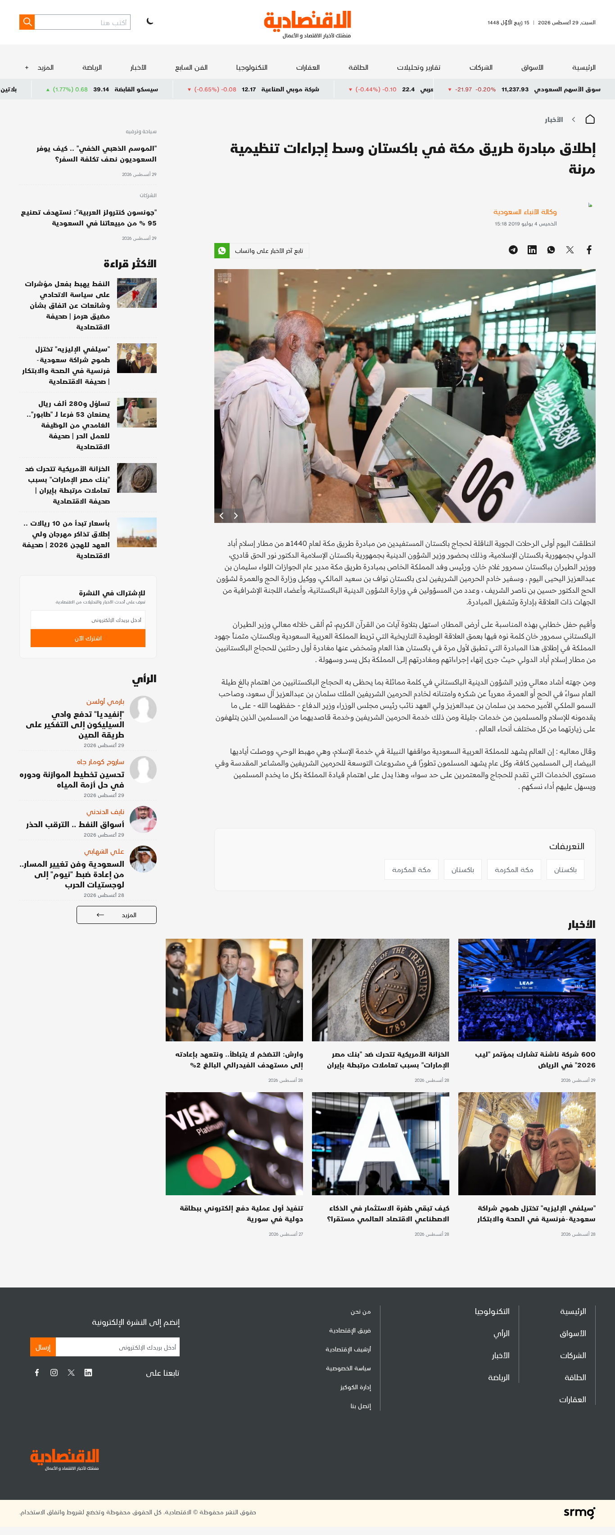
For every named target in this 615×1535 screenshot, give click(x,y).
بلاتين (87, 89)
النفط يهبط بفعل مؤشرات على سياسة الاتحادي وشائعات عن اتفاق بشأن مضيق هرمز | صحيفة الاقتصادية (67, 305)
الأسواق (532, 67)
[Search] (27, 22)
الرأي (501, 1332)
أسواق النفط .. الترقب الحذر (75, 823)
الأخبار (138, 67)
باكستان (565, 869)
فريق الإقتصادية (350, 1330)
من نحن (361, 1311)
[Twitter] (71, 1372)
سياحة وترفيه (141, 131)
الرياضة (92, 67)
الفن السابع (191, 67)
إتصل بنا (361, 1405)
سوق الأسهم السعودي (567, 89)
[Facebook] (37, 1372)
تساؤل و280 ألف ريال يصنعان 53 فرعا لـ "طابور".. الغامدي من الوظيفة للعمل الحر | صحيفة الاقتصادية (68, 424)
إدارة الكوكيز (355, 1387)
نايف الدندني (105, 811)
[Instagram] (54, 1372)
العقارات (308, 67)
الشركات (481, 67)
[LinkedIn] (88, 1372)
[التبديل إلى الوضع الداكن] (149, 22)
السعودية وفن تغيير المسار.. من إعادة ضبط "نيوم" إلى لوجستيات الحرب (71, 874)
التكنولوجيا (251, 67)
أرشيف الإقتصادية (348, 1349)
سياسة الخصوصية (348, 1368)
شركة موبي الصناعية (368, 89)
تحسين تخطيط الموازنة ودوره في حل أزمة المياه (71, 779)
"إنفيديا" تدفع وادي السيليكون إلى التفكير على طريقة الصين (75, 724)
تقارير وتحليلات (419, 67)
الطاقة (358, 67)
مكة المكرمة (514, 869)
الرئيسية (584, 67)
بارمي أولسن (105, 701)
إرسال (43, 1346)
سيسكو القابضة (214, 89)
